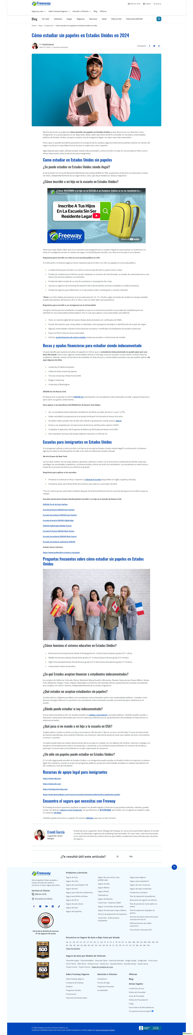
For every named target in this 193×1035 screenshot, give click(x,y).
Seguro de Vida (103, 884)
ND (71, 945)
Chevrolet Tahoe (101, 960)
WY (148, 945)
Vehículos (58, 19)
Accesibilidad (102, 990)
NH (78, 945)
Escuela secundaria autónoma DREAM (59, 542)
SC (113, 945)
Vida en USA (116, 19)
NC (67, 945)
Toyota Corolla (71, 967)
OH (96, 945)
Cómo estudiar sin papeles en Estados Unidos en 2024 (76, 26)
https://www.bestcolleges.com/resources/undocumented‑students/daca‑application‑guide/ (81, 794)
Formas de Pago (103, 983)
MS (153, 942)
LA (126, 942)
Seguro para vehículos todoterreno (79, 892)
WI (141, 945)
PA (107, 945)
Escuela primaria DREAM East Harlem (58, 510)
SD (117, 945)
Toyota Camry (142, 964)
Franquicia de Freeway (74, 983)
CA (81, 942)
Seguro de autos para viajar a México (112, 910)
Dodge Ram (142, 960)
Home (34, 26)
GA (101, 942)
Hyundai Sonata (130, 964)
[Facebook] (149, 46)
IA (108, 942)
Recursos (93, 19)
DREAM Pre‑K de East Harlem (55, 504)
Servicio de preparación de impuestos (112, 914)
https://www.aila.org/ (52, 778)
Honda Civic (104, 964)
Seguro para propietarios (139, 881)
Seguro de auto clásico (74, 904)
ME (138, 942)
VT (134, 945)
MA (129, 942)
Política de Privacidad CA (138, 1000)
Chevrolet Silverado (116, 960)
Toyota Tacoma (84, 967)
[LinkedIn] (159, 46)
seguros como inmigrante (71, 810)
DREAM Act (79, 397)
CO (84, 942)
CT (88, 942)
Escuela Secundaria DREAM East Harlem (60, 515)
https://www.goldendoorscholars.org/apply (61, 552)
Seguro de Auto (72, 877)
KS (120, 942)
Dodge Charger (131, 960)
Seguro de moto (72, 881)
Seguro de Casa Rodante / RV (77, 885)
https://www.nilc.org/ (52, 784)
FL (98, 942)
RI (110, 945)
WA (137, 945)
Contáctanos (102, 979)
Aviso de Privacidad (136, 996)
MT (157, 942)
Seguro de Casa (72, 907)
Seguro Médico (103, 887)
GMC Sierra (81, 964)
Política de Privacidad (137, 992)
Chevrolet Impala (72, 960)
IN (116, 942)
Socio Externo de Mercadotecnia (141, 1007)
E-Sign (131, 1003)
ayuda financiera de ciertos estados (71, 337)
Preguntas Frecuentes (105, 986)
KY (123, 942)
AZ (77, 942)
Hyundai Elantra (116, 964)
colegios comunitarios (98, 715)
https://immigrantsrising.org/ (55, 789)
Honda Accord (92, 964)
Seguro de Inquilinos (74, 911)
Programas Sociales (73, 990)
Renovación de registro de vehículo (143, 900)
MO (149, 942)
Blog (34, 19)
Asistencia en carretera (138, 892)
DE (95, 942)
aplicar (119, 421)
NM (85, 945)
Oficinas (133, 974)
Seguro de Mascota (105, 899)
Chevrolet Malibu (87, 960)
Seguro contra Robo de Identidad (110, 906)
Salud (104, 19)
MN (145, 942)
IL (113, 942)
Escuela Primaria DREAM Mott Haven (58, 531)
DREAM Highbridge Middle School (57, 526)
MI (141, 942)
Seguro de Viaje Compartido (140, 889)
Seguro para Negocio (138, 877)
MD (133, 942)
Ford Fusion (152, 960)
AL (70, 942)
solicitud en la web (93, 479)
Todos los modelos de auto (102, 967)
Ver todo (45, 19)
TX (123, 945)
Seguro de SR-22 (72, 900)
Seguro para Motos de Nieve (77, 896)
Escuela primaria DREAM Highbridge (58, 520)
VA (130, 945)
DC (91, 942)
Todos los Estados (73, 948)
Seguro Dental (103, 891)
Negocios (81, 19)
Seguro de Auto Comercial (140, 885)
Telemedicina (103, 895)
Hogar (69, 19)
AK (67, 942)
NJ (81, 945)
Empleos (69, 986)
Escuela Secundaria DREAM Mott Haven (60, 536)
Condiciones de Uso (136, 988)
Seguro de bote (72, 889)
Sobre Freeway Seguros (75, 979)
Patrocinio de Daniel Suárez (76, 998)
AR (74, 942)
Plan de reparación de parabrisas (142, 896)
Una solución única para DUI (141, 930)
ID (111, 942)
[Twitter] (154, 46)
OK (100, 945)
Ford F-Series (71, 964)
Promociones (71, 994)
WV (144, 945)
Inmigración (48, 26)
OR (103, 945)
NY (92, 945)
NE (74, 945)
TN (120, 945)
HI (105, 942)
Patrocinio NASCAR (134, 19)
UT (127, 945)
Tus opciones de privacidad (139, 1011)
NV (89, 945)
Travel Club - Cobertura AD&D (109, 903)
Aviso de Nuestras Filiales (105, 1030)
